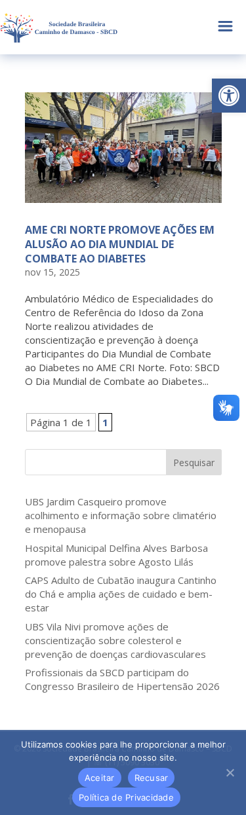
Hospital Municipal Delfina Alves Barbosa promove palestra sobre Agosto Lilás (116, 554)
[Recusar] (229, 772)
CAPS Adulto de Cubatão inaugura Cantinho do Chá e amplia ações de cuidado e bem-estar (120, 593)
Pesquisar (194, 462)
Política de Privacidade (126, 797)
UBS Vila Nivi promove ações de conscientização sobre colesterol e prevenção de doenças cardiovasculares (115, 640)
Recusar (151, 777)
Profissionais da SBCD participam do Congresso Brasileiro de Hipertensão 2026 (122, 679)
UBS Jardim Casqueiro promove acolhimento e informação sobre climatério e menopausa (120, 515)
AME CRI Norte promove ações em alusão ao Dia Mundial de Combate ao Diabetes (120, 244)
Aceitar (100, 777)
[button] (229, 96)
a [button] (225, 27)
